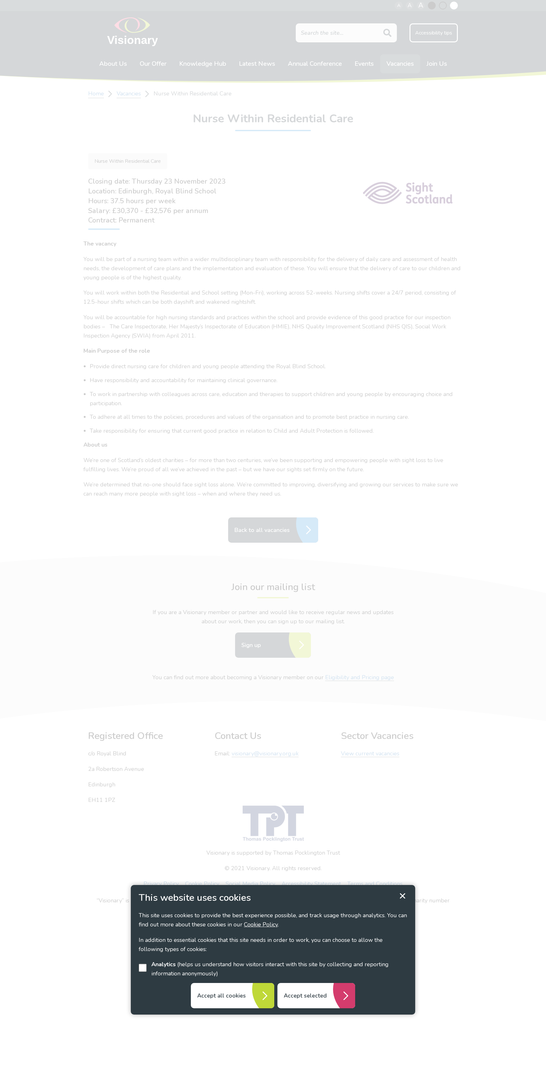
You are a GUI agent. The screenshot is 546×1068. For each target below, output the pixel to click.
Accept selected (305, 995)
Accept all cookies (221, 995)
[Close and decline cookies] (402, 896)
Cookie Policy (261, 924)
